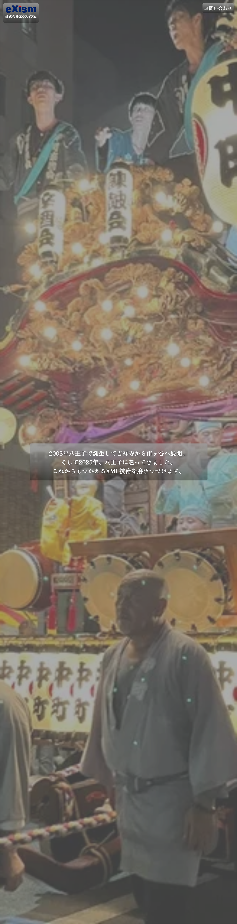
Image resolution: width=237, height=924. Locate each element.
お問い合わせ (218, 8)
